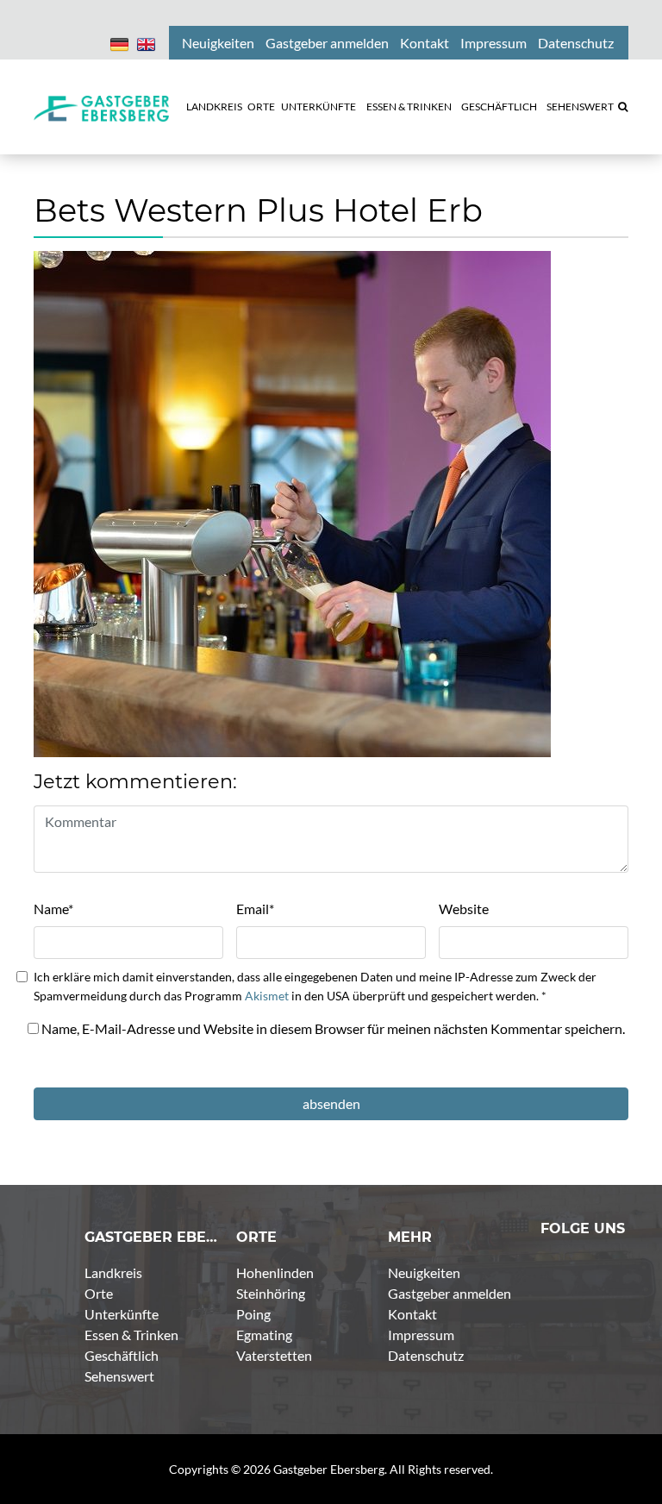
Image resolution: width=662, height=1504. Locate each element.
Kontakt (412, 1314)
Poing (253, 1314)
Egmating (264, 1334)
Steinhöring (270, 1293)
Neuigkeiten (424, 1272)
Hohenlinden (275, 1272)
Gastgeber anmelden (449, 1293)
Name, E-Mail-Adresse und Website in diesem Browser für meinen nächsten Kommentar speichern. (333, 1028)
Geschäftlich (121, 1355)
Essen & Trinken (131, 1334)
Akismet (267, 995)
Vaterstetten (274, 1355)
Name (53, 908)
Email (255, 908)
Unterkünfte (121, 1314)
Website (464, 908)
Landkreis (113, 1272)
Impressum (421, 1334)
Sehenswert (119, 1376)
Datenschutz (426, 1355)
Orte (98, 1293)
